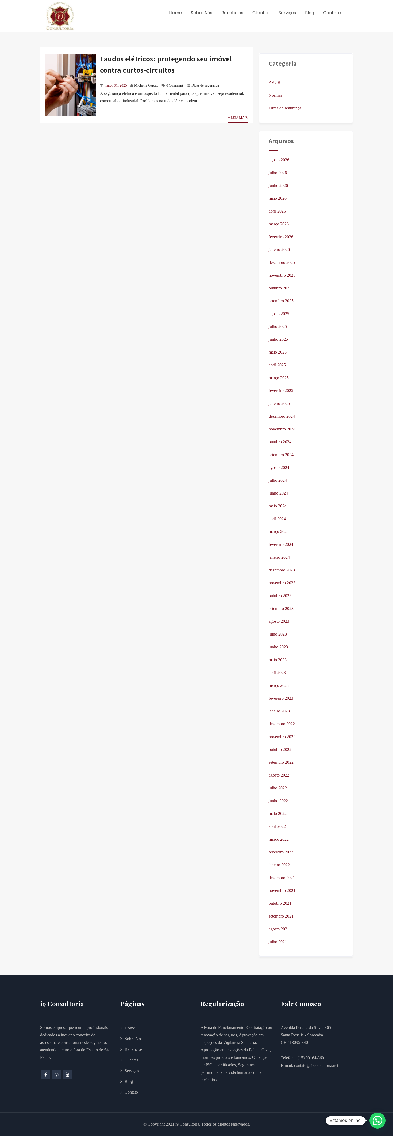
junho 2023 (278, 647)
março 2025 (279, 377)
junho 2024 (278, 493)
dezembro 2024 (282, 416)
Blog (309, 13)
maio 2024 (278, 506)
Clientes (260, 13)
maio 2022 (278, 813)
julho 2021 (278, 941)
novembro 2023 (282, 583)
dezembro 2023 (282, 570)
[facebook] (45, 1074)
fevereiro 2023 (281, 698)
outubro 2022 (280, 749)
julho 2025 (278, 326)
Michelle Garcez (146, 85)
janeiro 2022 (279, 865)
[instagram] (56, 1074)
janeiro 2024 (279, 557)
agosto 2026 (279, 160)
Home (175, 13)
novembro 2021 (282, 890)
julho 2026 (278, 172)
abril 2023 (277, 672)
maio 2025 (278, 352)
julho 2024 (278, 480)
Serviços (287, 13)
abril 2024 (277, 518)
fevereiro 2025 (281, 390)
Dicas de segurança (205, 85)
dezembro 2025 (282, 262)
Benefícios (232, 13)
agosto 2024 (279, 467)
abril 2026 (277, 211)
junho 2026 (278, 185)
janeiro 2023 (279, 711)
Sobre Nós (201, 13)
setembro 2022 (281, 762)
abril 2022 (277, 826)
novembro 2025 (282, 275)
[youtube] (67, 1074)
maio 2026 (278, 198)
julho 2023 (278, 634)
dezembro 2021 (282, 877)
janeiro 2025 (279, 403)
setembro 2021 (281, 916)
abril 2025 (277, 365)
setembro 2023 (281, 608)
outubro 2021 (280, 903)
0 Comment (174, 85)
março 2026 (279, 224)
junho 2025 (278, 339)
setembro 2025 (281, 301)
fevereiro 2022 (281, 852)
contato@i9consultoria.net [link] (316, 1065)
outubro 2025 (280, 288)
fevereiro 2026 (281, 236)
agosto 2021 (279, 929)
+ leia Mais (238, 118)
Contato (332, 13)
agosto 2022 (279, 775)
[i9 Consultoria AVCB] (60, 16)
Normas (275, 95)
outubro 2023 (280, 595)
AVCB (274, 82)
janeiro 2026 (279, 249)
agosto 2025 (279, 313)
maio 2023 (278, 659)
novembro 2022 (282, 736)
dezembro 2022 (282, 724)
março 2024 (279, 531)
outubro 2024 (280, 442)
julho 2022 (278, 788)
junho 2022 (278, 800)
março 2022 (279, 839)
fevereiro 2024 (281, 544)
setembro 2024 (281, 454)
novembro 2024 (282, 429)
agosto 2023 (279, 621)
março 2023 (279, 685)
